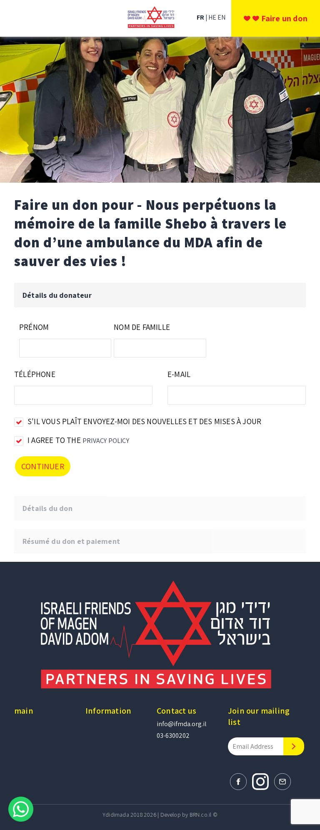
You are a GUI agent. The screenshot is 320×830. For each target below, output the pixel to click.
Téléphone (34, 374)
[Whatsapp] (20, 808)
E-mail (179, 374)
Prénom (34, 327)
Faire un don (284, 18)
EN (221, 17)
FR (201, 17)
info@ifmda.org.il (182, 723)
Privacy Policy (105, 440)
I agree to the (78, 440)
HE (213, 17)
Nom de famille (142, 327)
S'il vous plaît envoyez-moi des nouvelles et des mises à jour (144, 421)
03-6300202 (173, 735)
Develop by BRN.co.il (186, 814)
